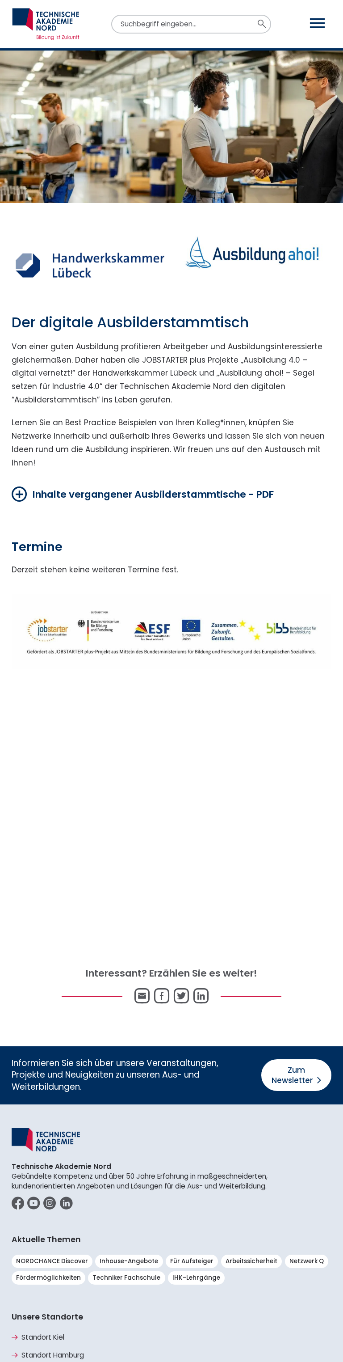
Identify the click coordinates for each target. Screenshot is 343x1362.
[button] (143, 494)
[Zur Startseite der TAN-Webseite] (46, 24)
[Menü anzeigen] (317, 24)
